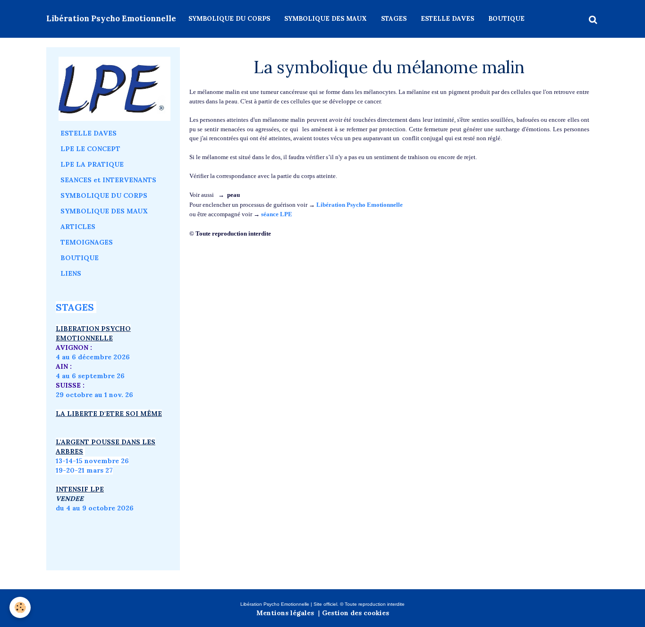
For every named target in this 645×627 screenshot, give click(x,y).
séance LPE (276, 214)
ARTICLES (77, 226)
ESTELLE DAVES (447, 19)
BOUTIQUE (506, 19)
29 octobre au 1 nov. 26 (94, 394)
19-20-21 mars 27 (84, 470)
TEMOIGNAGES (86, 242)
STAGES (394, 19)
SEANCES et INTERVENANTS (108, 180)
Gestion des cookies (355, 613)
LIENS (70, 273)
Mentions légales (285, 613)
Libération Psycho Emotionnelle (359, 204)
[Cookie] (20, 607)
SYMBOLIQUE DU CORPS (229, 19)
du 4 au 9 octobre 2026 (95, 508)
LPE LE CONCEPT (90, 148)
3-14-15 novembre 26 (94, 461)
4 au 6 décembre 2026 (93, 357)
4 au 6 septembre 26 (90, 376)
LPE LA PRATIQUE (92, 164)
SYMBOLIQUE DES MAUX (325, 19)
